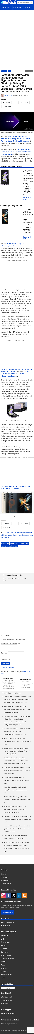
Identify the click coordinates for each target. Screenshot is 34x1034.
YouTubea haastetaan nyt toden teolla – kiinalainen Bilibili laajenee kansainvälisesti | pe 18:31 (17, 799)
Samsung (14, 546)
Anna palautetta (6, 1000)
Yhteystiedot (5, 1003)
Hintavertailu (17, 7)
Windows (4, 968)
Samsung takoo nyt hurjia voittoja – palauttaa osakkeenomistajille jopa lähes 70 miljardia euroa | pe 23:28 (17, 770)
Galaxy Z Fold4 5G (6, 546)
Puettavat (4, 949)
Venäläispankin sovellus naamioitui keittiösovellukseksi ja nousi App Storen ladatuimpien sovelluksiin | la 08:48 (16, 760)
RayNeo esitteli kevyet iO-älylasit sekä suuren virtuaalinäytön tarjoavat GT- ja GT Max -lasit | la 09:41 (16, 751)
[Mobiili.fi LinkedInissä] (19, 895)
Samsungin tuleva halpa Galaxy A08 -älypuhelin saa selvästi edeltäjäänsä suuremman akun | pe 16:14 (15, 809)
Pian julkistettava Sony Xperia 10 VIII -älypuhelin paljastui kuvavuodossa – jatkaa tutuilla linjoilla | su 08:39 (17, 709)
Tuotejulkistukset (6, 974)
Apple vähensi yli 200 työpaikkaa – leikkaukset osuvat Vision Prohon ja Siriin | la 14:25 (17, 741)
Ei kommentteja (29, 71)
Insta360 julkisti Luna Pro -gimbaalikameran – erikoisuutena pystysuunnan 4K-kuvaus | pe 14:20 (18, 819)
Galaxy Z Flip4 (5, 543)
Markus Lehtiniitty (8, 95)
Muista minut (6, 659)
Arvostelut (4, 936)
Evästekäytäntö (6, 925)
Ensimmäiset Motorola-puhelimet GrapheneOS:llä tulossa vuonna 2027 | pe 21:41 (16, 780)
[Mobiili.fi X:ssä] (13, 895)
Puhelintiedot (6, 7)
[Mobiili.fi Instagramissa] (3, 895)
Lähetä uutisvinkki (7, 997)
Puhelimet (4, 877)
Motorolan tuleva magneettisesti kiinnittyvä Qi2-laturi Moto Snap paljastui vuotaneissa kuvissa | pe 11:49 (17, 828)
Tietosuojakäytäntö (7, 922)
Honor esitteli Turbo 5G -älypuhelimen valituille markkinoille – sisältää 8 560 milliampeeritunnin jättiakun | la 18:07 (18, 731)
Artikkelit (27, 7)
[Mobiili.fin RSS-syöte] (24, 895)
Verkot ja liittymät (6, 955)
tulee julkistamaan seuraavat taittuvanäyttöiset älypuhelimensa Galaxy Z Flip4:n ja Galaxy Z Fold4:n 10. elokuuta (16, 139)
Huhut (9, 71)
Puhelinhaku (5, 880)
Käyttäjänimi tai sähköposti (10, 643)
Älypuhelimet (4, 71)
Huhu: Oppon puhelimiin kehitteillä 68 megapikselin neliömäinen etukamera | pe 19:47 (16, 790)
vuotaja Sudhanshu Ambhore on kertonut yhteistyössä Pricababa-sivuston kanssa (17, 152)
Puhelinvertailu (6, 883)
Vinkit (3, 939)
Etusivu (3, 874)
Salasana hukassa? (7, 668)
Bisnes (3, 971)
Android (3, 962)
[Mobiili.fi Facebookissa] (8, 895)
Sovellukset (5, 952)
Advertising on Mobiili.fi (9, 1024)
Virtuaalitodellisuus (7, 958)
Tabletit (3, 945)
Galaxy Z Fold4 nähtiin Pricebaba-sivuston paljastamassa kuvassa (15, 374)
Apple (3, 965)
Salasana (4, 653)
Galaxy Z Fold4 (25, 543)
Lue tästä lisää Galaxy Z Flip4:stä (13, 486)
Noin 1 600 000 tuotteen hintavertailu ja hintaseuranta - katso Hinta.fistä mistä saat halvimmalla (17, 535)
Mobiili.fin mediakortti (8, 1013)
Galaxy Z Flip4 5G (14, 543)
